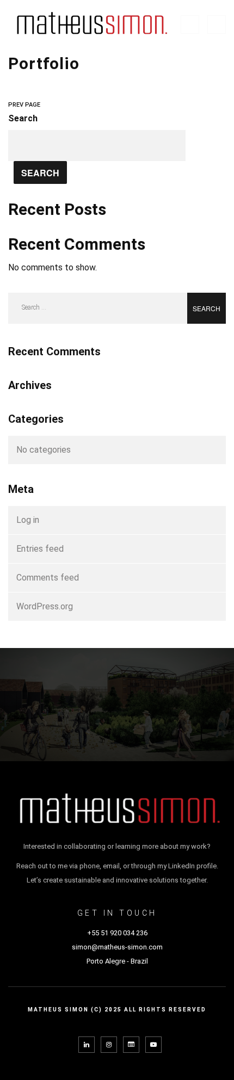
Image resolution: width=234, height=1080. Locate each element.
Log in (27, 520)
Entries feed (40, 549)
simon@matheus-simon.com (117, 947)
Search (23, 118)
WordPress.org (44, 606)
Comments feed (47, 577)
